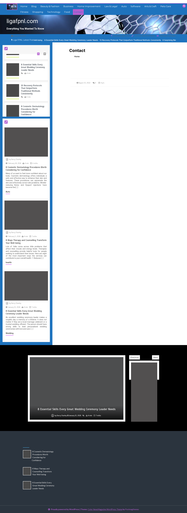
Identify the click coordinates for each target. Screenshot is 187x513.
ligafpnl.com (22, 21)
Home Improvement (88, 6)
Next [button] (155, 357)
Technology (53, 12)
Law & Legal (110, 6)
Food (67, 12)
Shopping (37, 12)
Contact (78, 12)
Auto (124, 6)
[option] (56, 40)
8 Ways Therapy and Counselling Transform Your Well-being (42, 471)
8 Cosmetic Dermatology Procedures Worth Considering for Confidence (32, 103)
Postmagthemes (132, 509)
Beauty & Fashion (49, 6)
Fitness (24, 12)
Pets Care (165, 6)
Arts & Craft (150, 6)
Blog (34, 6)
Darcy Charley (16, 159)
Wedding (9, 333)
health (9, 262)
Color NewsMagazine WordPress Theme (105, 509)
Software (135, 6)
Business (68, 6)
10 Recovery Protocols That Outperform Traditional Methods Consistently (115, 40)
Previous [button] (134, 357)
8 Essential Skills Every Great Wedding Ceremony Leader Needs (56, 40)
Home (23, 6)
